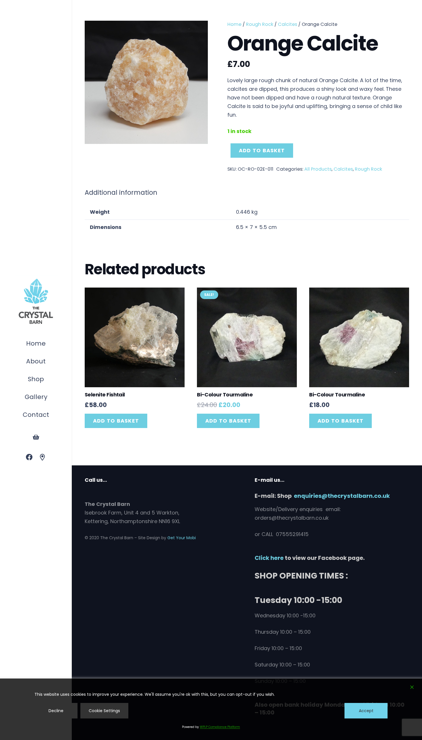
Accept (366, 711)
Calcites (287, 24)
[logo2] (36, 301)
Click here (269, 558)
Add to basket (262, 150)
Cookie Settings (104, 711)
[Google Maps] (42, 457)
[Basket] (36, 437)
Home (234, 24)
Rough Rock (259, 24)
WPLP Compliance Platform (220, 727)
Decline (56, 711)
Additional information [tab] (121, 192)
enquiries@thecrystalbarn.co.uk (342, 496)
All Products (318, 169)
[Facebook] (29, 457)
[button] (47, 379)
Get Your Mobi (181, 538)
